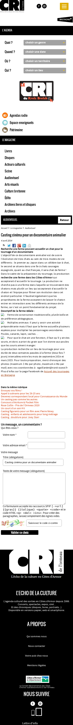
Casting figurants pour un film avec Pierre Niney (27, 411)
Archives (10, 211)
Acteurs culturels (15, 164)
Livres (8, 151)
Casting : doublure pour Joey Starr (20, 417)
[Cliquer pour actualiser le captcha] (12, 523)
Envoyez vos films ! (11, 390)
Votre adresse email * (15, 445)
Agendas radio (19, 115)
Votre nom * (9, 434)
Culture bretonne (15, 191)
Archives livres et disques (20, 204)
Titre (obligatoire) (13, 457)
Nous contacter (36, 646)
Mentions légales (36, 665)
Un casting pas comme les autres (19, 399)
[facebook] (39, 6)
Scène (8, 171)
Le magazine (16, 228)
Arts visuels (12, 184)
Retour (64, 220)
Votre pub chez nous (36, 655)
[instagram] (45, 6)
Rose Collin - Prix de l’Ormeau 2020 (20, 405)
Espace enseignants (22, 122)
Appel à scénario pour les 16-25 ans (20, 393)
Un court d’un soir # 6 (13, 408)
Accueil (4, 228)
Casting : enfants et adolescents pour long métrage (29, 414)
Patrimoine (16, 129)
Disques (9, 157)
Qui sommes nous (37, 636)
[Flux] (4, 246)
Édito (8, 197)
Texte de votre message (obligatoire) (24, 471)
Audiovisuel (12, 177)
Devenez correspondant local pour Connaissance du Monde (34, 396)
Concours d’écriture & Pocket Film (20, 402)
